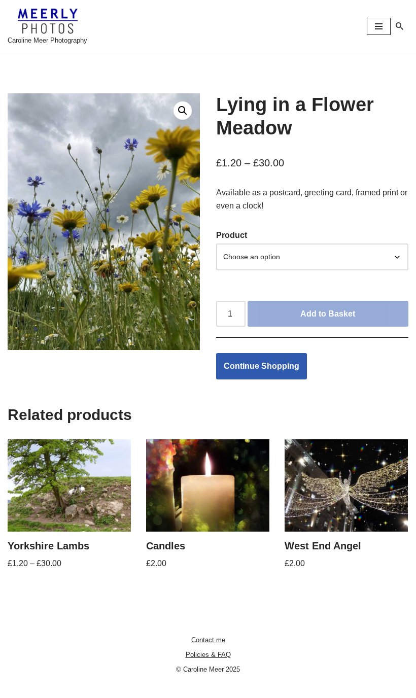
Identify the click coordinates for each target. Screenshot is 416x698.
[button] (183, 110)
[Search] (399, 26)
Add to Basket (327, 313)
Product (231, 235)
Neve (162, 687)
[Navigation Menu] (379, 26)
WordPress (243, 687)
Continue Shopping (261, 366)
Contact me (208, 640)
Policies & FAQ (208, 654)
